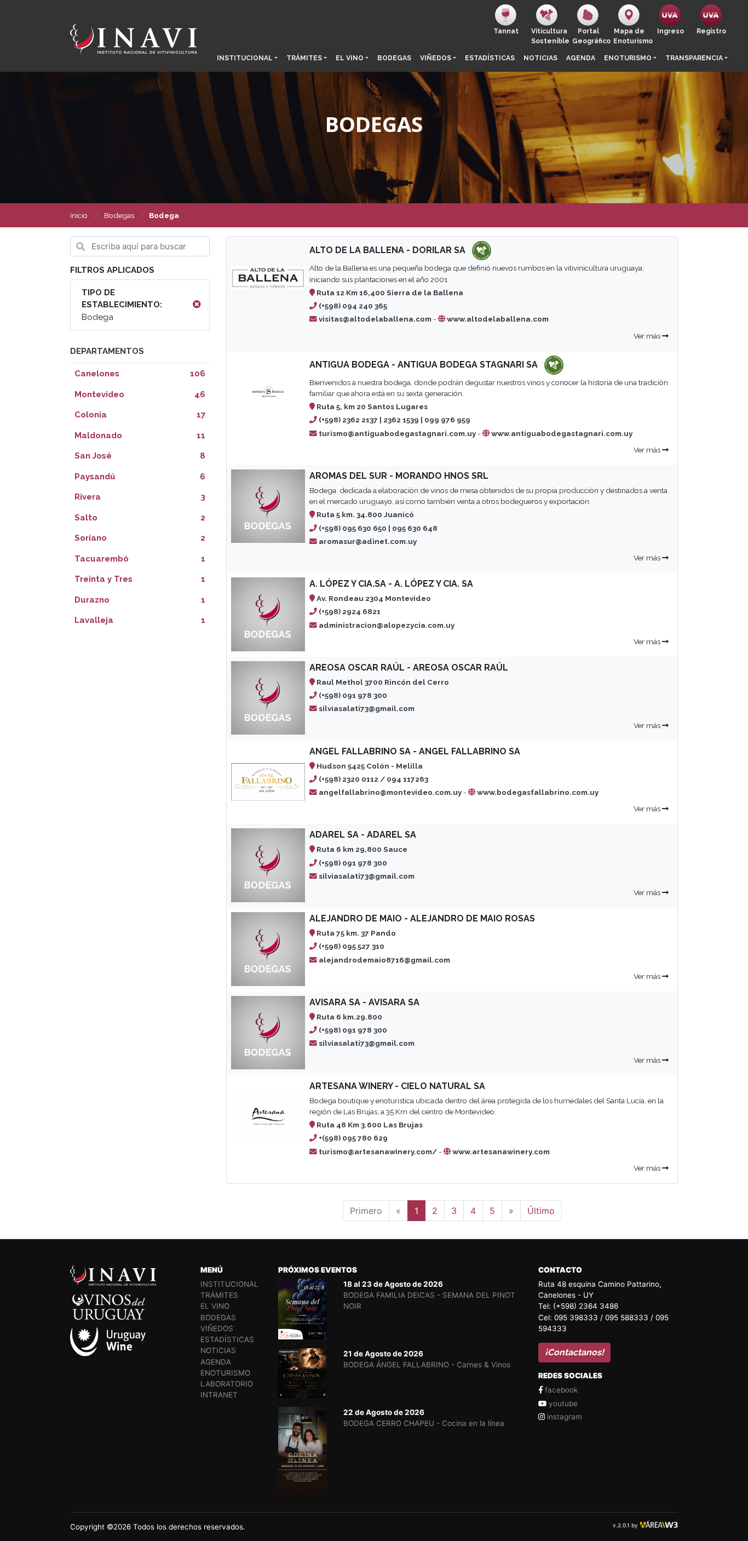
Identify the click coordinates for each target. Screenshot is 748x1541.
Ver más (648, 335)
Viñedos (435, 58)
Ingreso (670, 31)
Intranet (219, 1394)
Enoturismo (628, 58)
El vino (350, 58)
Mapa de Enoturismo (631, 36)
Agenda (580, 58)
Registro (711, 31)
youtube (562, 1403)
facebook (560, 1389)
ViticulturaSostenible (549, 36)
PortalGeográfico (590, 36)
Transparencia (694, 58)
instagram (563, 1416)
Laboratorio (226, 1383)
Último (541, 1210)
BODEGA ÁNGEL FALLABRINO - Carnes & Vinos (426, 1364)
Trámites (304, 58)
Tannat (506, 31)
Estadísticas (490, 58)
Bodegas (394, 58)
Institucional (245, 58)
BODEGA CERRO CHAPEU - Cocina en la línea (423, 1423)
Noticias (540, 58)
